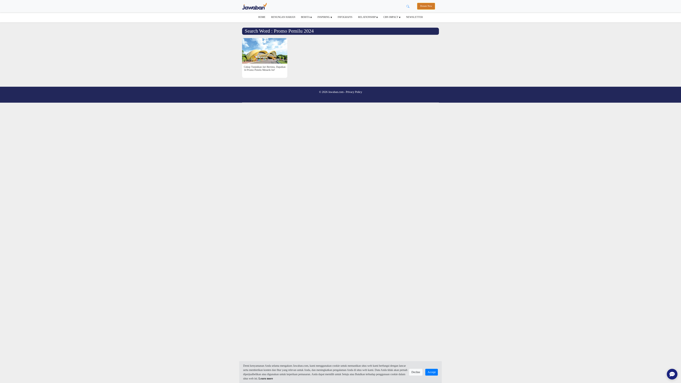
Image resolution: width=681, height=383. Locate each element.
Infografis (345, 17)
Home (261, 17)
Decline (415, 372)
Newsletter (414, 17)
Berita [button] (305, 17)
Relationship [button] (367, 17)
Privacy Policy (354, 91)
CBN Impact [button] (391, 17)
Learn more (266, 378)
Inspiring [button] (324, 17)
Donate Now (426, 6)
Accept (432, 372)
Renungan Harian (283, 17)
